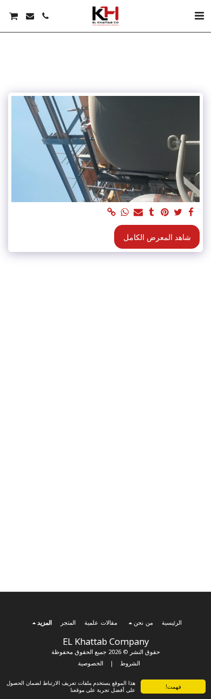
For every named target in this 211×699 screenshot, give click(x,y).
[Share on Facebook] (191, 212)
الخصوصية (90, 663)
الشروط (130, 663)
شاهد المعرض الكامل (157, 237)
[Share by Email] (138, 212)
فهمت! (173, 686)
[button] (199, 15)
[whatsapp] (125, 212)
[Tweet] (178, 212)
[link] (112, 212)
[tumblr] (151, 212)
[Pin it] (165, 212)
